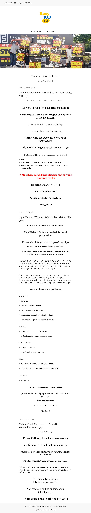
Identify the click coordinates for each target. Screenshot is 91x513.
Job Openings (36, 31)
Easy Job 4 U (40, 506)
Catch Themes (51, 510)
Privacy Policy (51, 31)
